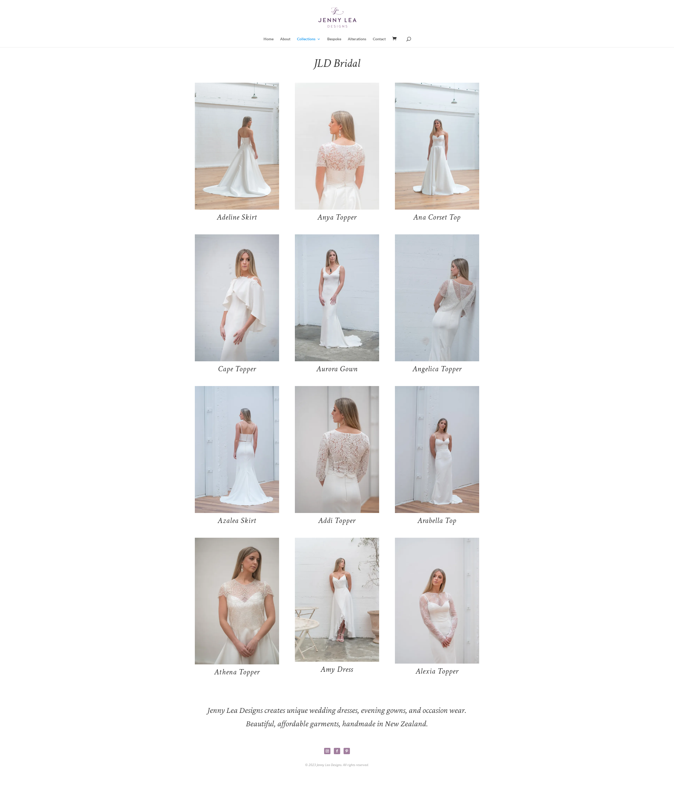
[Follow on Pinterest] (347, 751)
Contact (379, 39)
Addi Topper (336, 521)
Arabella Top (437, 521)
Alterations (357, 39)
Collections (306, 39)
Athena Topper (237, 672)
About (285, 39)
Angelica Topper (437, 369)
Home (269, 39)
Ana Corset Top (436, 217)
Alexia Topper (437, 671)
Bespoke (334, 39)
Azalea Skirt (237, 521)
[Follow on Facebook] (337, 751)
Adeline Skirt (237, 217)
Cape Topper (237, 369)
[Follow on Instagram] (327, 751)
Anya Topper (337, 217)
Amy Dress (337, 669)
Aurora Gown (337, 369)
